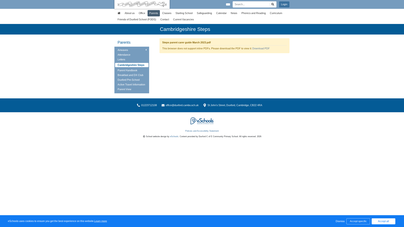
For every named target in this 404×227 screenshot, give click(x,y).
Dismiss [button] (340, 221)
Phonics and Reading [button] (253, 13)
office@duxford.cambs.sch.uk (182, 105)
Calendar (221, 13)
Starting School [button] (184, 13)
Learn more (100, 221)
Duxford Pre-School (129, 80)
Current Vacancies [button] (183, 19)
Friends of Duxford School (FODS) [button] (137, 19)
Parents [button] (153, 13)
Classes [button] (166, 13)
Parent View (124, 89)
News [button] (234, 13)
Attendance (124, 54)
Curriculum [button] (276, 13)
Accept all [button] (383, 221)
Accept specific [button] (358, 221)
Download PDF (261, 48)
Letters (121, 59)
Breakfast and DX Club (130, 75)
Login (284, 4)
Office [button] (142, 13)
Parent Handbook (127, 70)
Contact (164, 19)
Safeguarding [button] (204, 13)
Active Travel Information (131, 84)
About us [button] (130, 13)
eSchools (174, 136)
